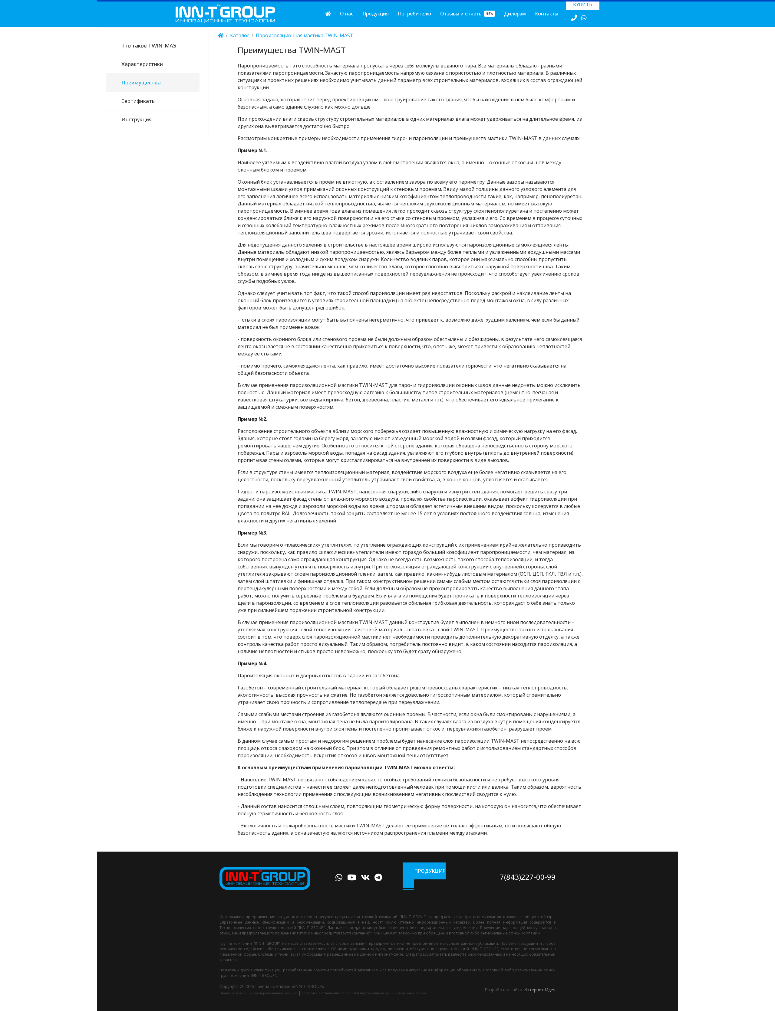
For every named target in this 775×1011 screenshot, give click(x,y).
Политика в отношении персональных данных (258, 993)
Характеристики (142, 64)
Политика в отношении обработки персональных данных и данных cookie (364, 993)
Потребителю (414, 13)
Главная (328, 13)
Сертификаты (138, 101)
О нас (346, 13)
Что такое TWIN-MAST (150, 45)
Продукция (375, 13)
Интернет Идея (539, 990)
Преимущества (141, 82)
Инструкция (136, 119)
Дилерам (515, 13)
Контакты (546, 13)
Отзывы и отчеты (466, 13)
